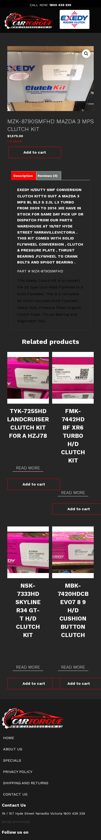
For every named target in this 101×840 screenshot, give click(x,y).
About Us (12, 749)
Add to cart (34, 152)
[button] (86, 53)
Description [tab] (23, 176)
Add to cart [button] (34, 484)
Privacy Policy (17, 771)
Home (8, 738)
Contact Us (15, 794)
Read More (28, 467)
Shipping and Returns (25, 783)
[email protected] (16, 822)
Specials (12, 760)
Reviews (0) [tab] (48, 176)
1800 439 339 (60, 5)
